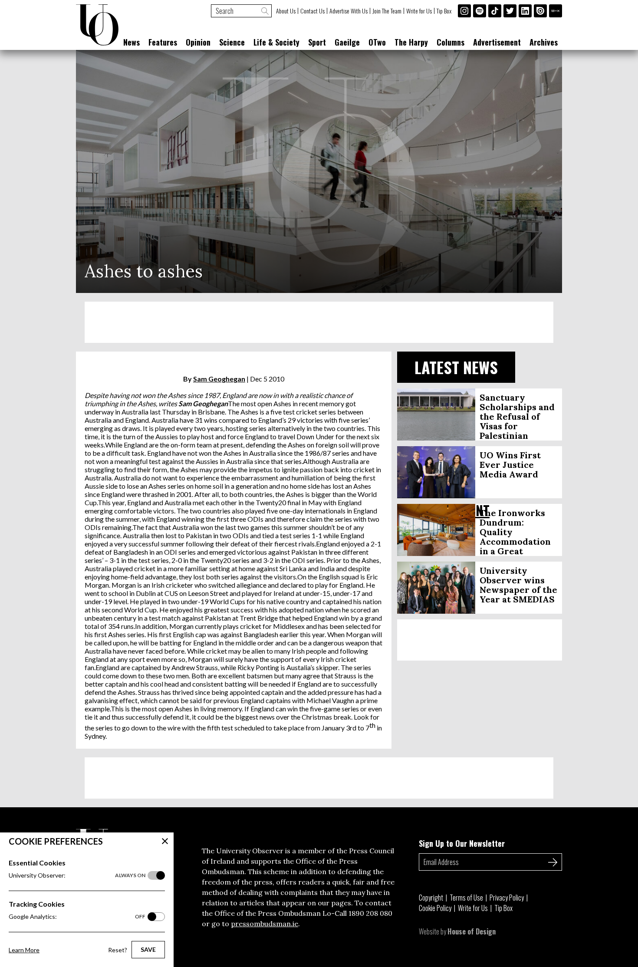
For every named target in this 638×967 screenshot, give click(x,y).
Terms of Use (466, 897)
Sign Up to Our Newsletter (462, 843)
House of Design (471, 931)
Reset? (117, 950)
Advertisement (497, 42)
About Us (286, 11)
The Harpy (411, 42)
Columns (450, 42)
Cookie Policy (435, 908)
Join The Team (386, 11)
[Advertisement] (319, 322)
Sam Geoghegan (219, 379)
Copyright (431, 897)
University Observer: (77, 875)
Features (162, 42)
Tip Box (444, 11)
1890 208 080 (370, 913)
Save (148, 949)
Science (232, 42)
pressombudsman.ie (264, 923)
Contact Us (312, 11)
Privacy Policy (507, 897)
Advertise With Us (348, 11)
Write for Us (419, 11)
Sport (317, 42)
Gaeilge (347, 42)
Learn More (24, 950)
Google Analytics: (77, 916)
